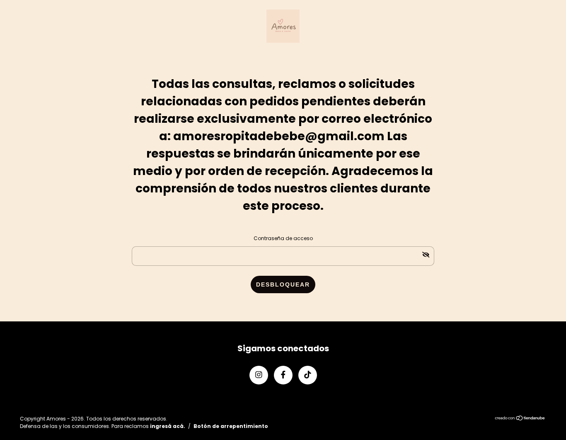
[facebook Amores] (283, 375)
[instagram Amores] (258, 375)
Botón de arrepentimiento (231, 426)
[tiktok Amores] (307, 375)
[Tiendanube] (520, 418)
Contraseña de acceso (283, 238)
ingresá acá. (167, 426)
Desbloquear (283, 284)
